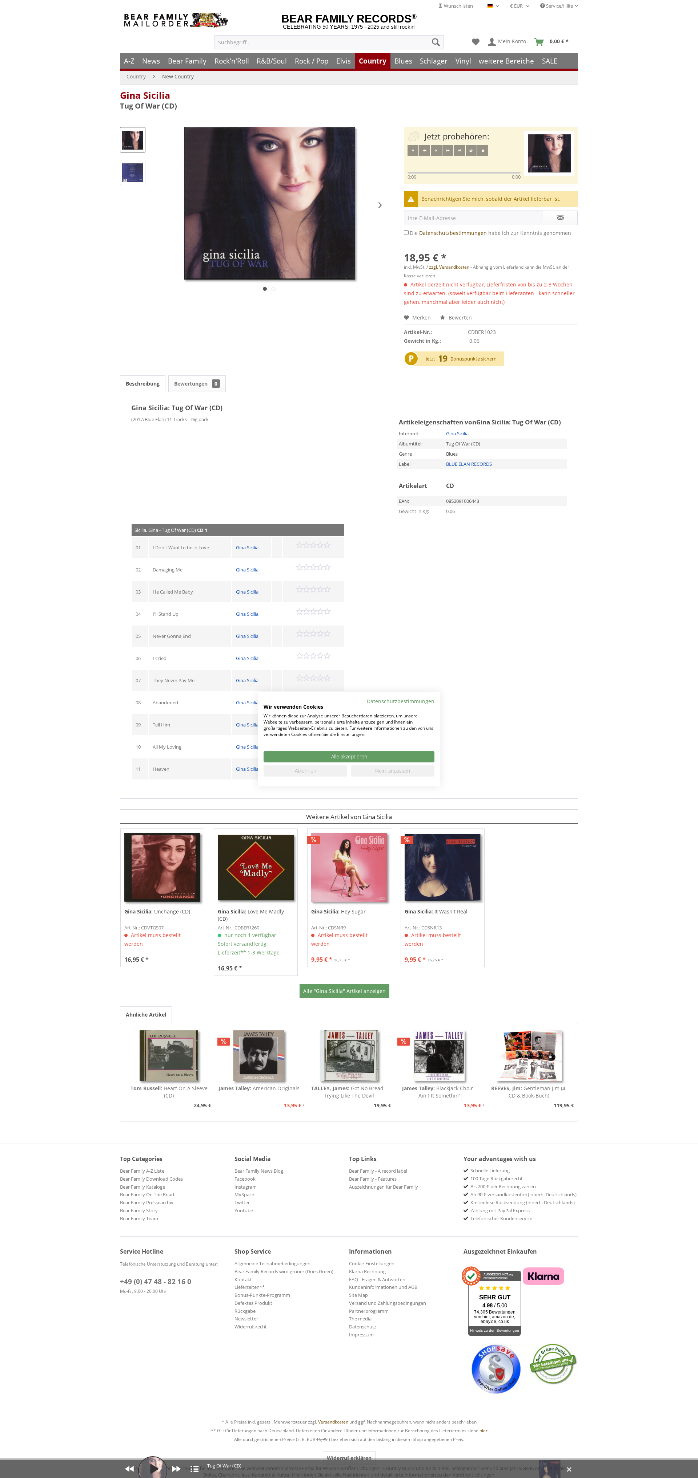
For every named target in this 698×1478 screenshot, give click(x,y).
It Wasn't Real (436, 911)
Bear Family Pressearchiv (146, 1202)
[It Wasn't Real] (443, 867)
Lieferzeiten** (249, 1287)
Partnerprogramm (369, 1311)
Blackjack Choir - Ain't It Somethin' (439, 1092)
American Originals (259, 1088)
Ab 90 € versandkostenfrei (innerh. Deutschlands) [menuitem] (523, 1194)
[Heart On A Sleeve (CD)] (169, 1055)
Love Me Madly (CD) (251, 915)
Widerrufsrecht (250, 1326)
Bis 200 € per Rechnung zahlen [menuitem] (503, 1186)
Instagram (245, 1187)
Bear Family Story (139, 1210)
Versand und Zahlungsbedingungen (387, 1303)
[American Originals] (259, 1055)
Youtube (243, 1210)
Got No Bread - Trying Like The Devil (349, 1092)
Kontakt (243, 1279)
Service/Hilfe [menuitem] (559, 6)
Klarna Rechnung (367, 1271)
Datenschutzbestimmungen (453, 232)
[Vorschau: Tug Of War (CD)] (132, 139)
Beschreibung (143, 383)
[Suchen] (436, 42)
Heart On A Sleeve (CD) (169, 1092)
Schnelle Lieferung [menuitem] (490, 1170)
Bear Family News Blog (258, 1171)
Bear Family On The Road (147, 1194)
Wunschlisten (458, 6)
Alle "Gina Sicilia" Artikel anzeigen (344, 991)
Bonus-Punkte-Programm (262, 1295)
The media (360, 1318)
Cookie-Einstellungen (371, 1263)
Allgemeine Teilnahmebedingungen (272, 1263)
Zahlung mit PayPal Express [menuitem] (500, 1210)
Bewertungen (195, 383)
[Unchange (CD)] (162, 867)
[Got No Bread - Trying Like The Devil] (349, 1055)
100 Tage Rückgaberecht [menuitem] (496, 1178)
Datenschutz (362, 1326)
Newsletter (246, 1318)
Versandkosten (333, 1422)
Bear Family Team (139, 1218)
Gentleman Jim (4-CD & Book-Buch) (529, 1092)
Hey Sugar (338, 911)
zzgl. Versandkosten (449, 267)
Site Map (358, 1295)
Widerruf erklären (349, 1457)
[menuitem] (329, 42)
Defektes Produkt (253, 1303)
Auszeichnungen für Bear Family (383, 1187)
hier (484, 1431)
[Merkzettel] (475, 42)
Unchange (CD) (157, 911)
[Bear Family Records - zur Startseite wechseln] (177, 20)
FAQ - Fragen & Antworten (377, 1279)
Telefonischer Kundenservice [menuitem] (501, 1218)
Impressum (361, 1334)
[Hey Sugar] (349, 867)
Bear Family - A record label (378, 1171)
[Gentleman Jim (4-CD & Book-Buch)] (529, 1055)
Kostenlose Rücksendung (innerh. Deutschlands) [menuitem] (522, 1202)
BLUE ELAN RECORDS (469, 464)
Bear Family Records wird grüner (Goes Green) (283, 1271)
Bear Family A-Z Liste (142, 1171)
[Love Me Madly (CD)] (256, 867)
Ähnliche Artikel (146, 1014)
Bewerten (459, 317)
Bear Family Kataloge (142, 1187)
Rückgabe (245, 1311)
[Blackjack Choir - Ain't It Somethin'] (439, 1055)
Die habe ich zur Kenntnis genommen (490, 232)
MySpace (244, 1194)
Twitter (242, 1202)
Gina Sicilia (145, 95)
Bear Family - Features (373, 1179)
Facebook (245, 1179)
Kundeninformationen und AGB (383, 1287)
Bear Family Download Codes (151, 1179)
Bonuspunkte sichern (473, 358)
